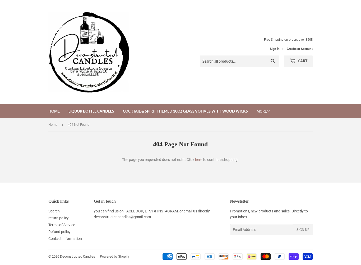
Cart (302, 61)
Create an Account (300, 49)
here (198, 159)
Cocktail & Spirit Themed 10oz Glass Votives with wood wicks (185, 111)
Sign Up (303, 230)
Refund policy (59, 232)
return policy (58, 218)
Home (54, 111)
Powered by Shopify (114, 256)
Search (54, 211)
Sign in (275, 49)
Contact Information (65, 238)
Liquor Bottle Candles (91, 111)
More (262, 111)
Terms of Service (61, 225)
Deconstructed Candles (77, 256)
